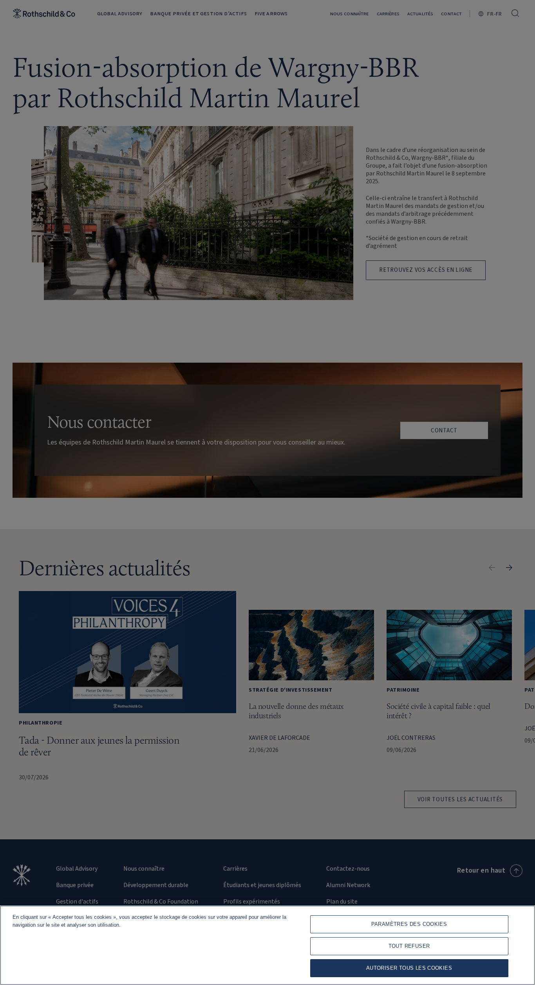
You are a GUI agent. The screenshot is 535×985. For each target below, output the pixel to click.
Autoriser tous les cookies (409, 968)
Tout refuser (409, 946)
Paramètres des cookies (409, 924)
